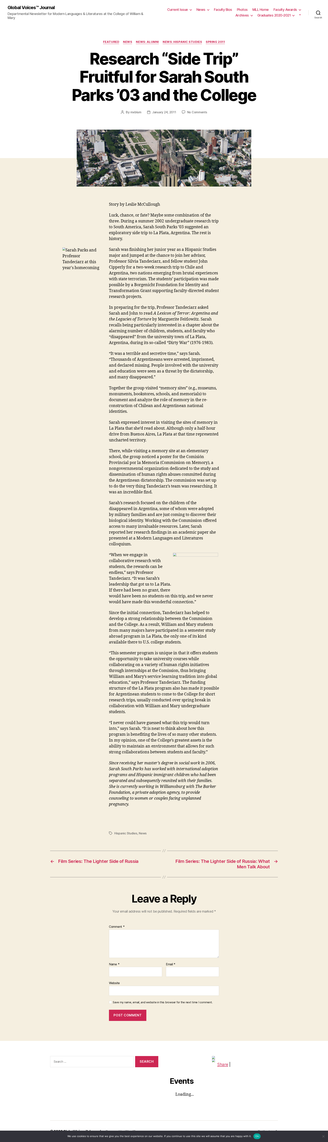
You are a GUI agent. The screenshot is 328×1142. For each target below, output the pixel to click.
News (200, 10)
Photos (242, 10)
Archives (242, 15)
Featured (111, 42)
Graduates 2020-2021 (274, 15)
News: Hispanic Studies (182, 42)
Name (114, 964)
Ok (257, 1136)
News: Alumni (147, 42)
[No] (323, 1136)
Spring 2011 (215, 42)
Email (170, 964)
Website (114, 983)
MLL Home (260, 10)
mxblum (135, 112)
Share (222, 1064)
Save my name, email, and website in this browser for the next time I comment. (163, 1002)
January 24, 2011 (164, 112)
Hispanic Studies (125, 833)
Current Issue (177, 10)
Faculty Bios (223, 10)
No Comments (197, 112)
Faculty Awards (285, 10)
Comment (117, 927)
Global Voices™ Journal (31, 7)
